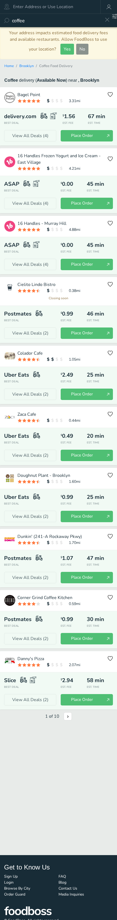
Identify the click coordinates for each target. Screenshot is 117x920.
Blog (62, 882)
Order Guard (14, 894)
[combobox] (56, 20)
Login (9, 882)
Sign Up (11, 876)
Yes (67, 49)
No (82, 49)
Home (9, 66)
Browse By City (17, 888)
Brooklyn (26, 66)
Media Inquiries (71, 894)
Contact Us (68, 888)
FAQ (62, 876)
